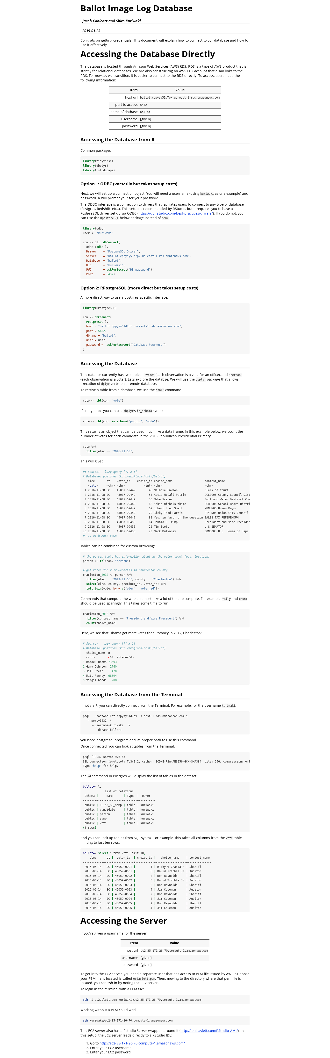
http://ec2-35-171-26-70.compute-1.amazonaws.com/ (142, 1043)
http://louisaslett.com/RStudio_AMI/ (209, 1030)
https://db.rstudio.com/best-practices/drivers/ (175, 213)
